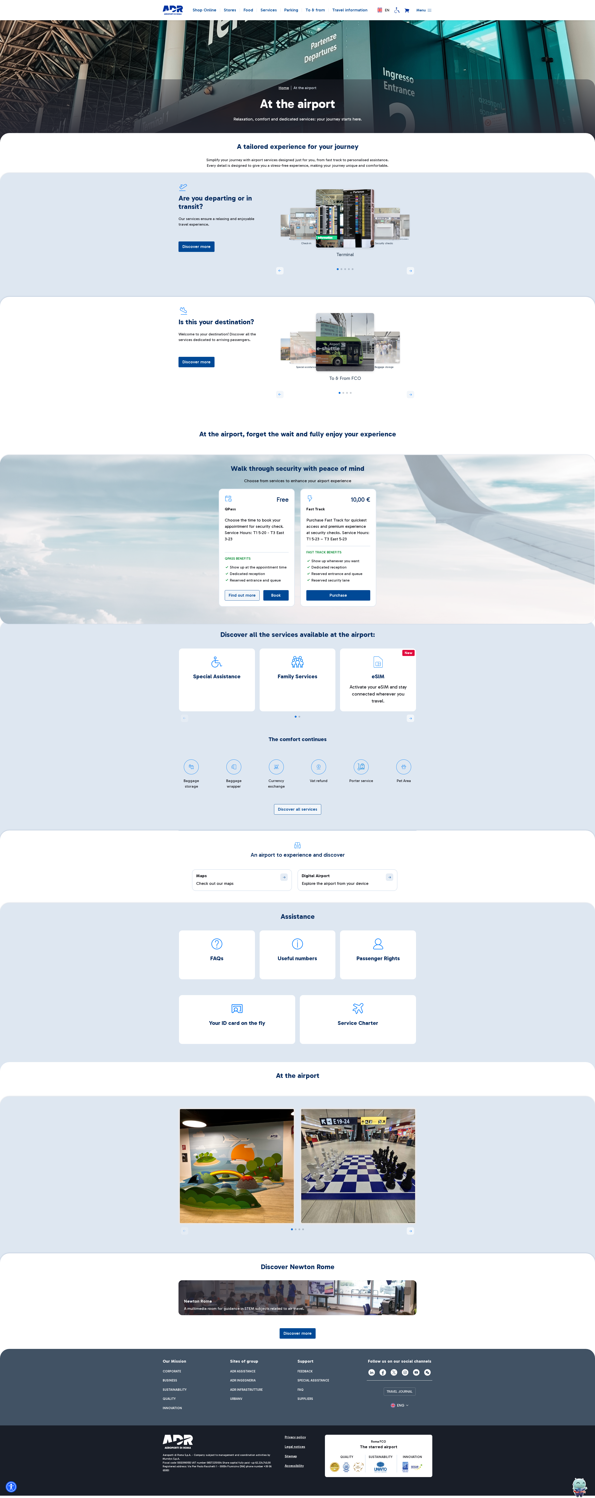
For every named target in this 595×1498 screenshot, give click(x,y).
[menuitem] (172, 1371)
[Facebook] (383, 1372)
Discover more (196, 246)
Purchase (338, 595)
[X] (394, 1372)
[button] (383, 10)
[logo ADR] (173, 10)
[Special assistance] (397, 10)
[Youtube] (416, 1372)
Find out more (242, 595)
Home (284, 88)
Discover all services (297, 809)
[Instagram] (405, 1372)
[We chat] (427, 1372)
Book (276, 595)
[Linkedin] (371, 1372)
